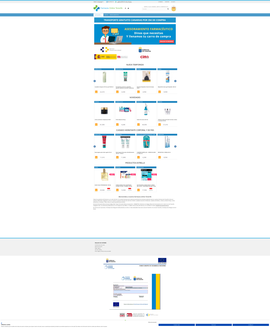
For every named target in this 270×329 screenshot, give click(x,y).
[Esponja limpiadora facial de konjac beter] (146, 76)
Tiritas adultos (119, 69)
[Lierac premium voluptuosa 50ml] (104, 109)
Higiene (159, 69)
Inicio (106, 14)
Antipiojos (118, 167)
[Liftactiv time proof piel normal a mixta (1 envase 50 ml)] (167, 109)
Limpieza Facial (98, 69)
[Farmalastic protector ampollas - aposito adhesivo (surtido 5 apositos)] (125, 76)
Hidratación (140, 101)
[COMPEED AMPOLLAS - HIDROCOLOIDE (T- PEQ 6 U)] (146, 142)
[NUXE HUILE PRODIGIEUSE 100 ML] (104, 174)
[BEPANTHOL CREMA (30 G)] (167, 142)
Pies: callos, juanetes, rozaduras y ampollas (147, 134)
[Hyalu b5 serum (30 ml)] (146, 109)
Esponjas (139, 69)
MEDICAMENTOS (114, 14)
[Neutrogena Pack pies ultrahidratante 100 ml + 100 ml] (125, 142)
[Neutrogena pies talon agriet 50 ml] (104, 142)
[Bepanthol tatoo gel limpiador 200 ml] (167, 76)
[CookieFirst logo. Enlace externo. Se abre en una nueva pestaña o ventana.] (1, 323)
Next (175, 81)
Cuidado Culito (119, 101)
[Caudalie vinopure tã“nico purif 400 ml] (104, 76)
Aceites (96, 167)
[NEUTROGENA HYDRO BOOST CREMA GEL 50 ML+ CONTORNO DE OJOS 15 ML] (146, 174)
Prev (95, 81)
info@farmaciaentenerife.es (162, 205)
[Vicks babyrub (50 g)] (125, 109)
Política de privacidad (152, 322)
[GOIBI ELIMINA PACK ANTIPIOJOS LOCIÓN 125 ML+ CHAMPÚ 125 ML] (125, 174)
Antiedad (97, 101)
